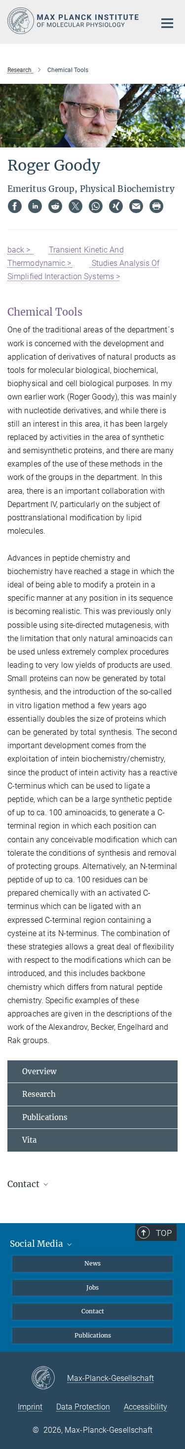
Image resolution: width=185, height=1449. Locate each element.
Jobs (92, 1287)
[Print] (156, 206)
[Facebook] (14, 206)
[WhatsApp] (95, 206)
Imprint (30, 1407)
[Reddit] (55, 206)
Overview (39, 1071)
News (92, 1263)
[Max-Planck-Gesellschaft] (49, 1378)
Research (39, 1094)
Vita (29, 1140)
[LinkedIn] (35, 206)
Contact (92, 1311)
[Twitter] (75, 206)
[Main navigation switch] (167, 23)
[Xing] (116, 206)
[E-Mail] (136, 206)
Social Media (37, 1244)
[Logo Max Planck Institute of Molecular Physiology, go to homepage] (74, 20)
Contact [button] (24, 1184)
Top (164, 1233)
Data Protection (83, 1407)
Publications (45, 1117)
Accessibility (145, 1407)
